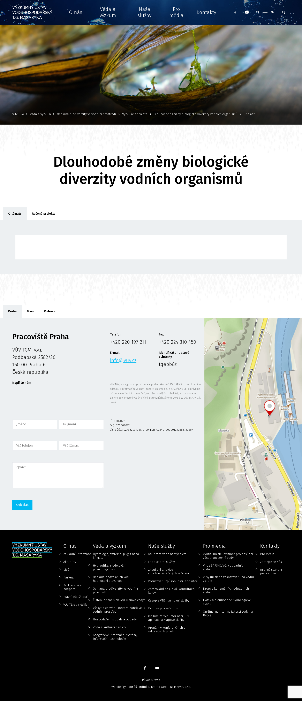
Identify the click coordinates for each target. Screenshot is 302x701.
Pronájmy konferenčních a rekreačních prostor (167, 629)
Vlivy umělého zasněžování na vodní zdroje (228, 579)
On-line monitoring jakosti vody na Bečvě (228, 613)
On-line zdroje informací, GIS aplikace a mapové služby (168, 618)
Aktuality (69, 562)
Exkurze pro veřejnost (163, 608)
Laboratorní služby (161, 562)
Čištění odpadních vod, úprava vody (118, 600)
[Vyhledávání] (283, 12)
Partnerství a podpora (72, 587)
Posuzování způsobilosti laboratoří (173, 581)
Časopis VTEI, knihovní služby (168, 600)
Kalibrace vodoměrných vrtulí (169, 554)
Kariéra (68, 577)
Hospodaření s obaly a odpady (115, 619)
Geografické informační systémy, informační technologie (115, 637)
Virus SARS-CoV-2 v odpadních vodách (224, 567)
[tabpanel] (151, 424)
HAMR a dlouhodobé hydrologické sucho (227, 602)
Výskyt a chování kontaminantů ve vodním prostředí (117, 609)
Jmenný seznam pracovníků (271, 571)
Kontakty (206, 12)
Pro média (176, 12)
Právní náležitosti (75, 597)
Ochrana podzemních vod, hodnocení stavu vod (111, 579)
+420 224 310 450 (177, 342)
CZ (257, 12)
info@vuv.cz (123, 360)
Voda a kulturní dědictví (110, 627)
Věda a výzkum (108, 12)
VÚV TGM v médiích (76, 604)
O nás (75, 12)
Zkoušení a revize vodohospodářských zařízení (168, 571)
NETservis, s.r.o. (180, 687)
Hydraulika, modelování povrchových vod (110, 567)
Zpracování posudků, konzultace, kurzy (171, 591)
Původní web (151, 680)
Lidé (66, 569)
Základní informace (77, 554)
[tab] (12, 311)
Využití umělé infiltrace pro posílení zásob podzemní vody (228, 556)
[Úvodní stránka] (33, 12)
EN (272, 12)
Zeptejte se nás (271, 562)
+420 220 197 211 (128, 342)
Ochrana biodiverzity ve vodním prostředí (115, 590)
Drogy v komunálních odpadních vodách (226, 590)
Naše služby (144, 12)
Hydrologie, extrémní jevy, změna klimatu (116, 556)
